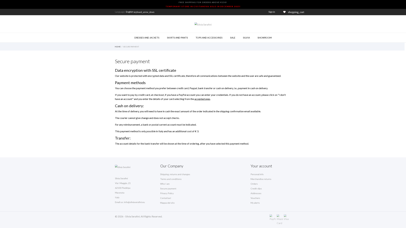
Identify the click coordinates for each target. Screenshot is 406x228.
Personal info (257, 174)
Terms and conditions (171, 179)
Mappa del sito (167, 202)
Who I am (165, 183)
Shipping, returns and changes (175, 174)
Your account (261, 166)
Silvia (246, 37)
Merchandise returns (261, 179)
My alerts (255, 202)
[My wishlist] (284, 12)
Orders (254, 183)
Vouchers (255, 198)
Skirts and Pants (177, 37)
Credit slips (256, 188)
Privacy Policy (167, 193)
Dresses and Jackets (146, 37)
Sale (232, 37)
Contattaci (165, 198)
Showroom (265, 37)
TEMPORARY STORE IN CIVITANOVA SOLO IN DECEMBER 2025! (203, 6)
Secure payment (168, 188)
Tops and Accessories (209, 37)
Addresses (256, 193)
